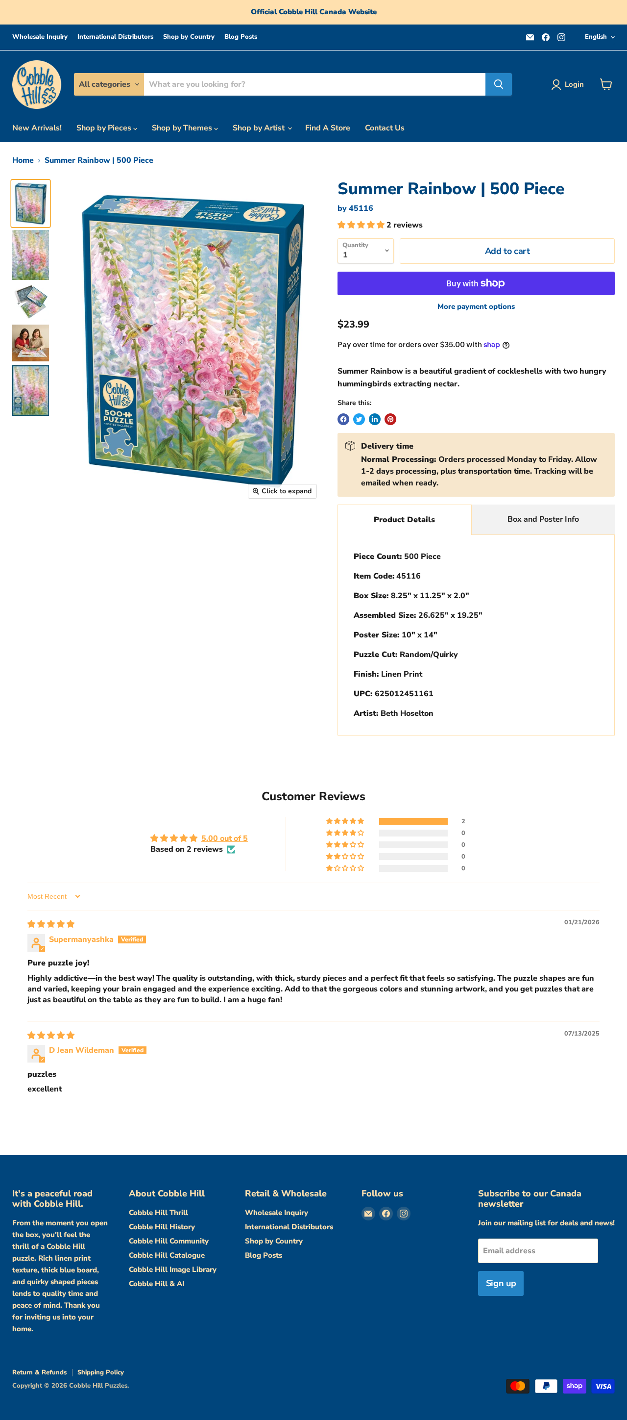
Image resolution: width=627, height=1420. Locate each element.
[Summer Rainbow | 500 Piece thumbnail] (30, 203)
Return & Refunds (39, 1372)
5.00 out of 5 (224, 838)
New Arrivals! (37, 128)
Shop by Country (189, 37)
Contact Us (385, 128)
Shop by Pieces (104, 128)
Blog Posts (240, 37)
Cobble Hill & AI (156, 1284)
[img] (50, 924)
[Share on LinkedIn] (375, 419)
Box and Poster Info (543, 519)
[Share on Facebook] (343, 419)
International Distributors (115, 37)
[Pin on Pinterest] (390, 419)
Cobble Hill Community (169, 1241)
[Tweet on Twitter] (359, 419)
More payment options (476, 307)
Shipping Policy (100, 1372)
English (596, 36)
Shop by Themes (183, 128)
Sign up (501, 1283)
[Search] (498, 84)
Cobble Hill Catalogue (167, 1255)
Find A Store (327, 128)
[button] (362, 225)
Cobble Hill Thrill (158, 1212)
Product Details (404, 519)
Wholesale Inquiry (40, 37)
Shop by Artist (260, 128)
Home (23, 160)
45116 (361, 208)
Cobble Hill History (162, 1227)
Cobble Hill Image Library (173, 1269)
